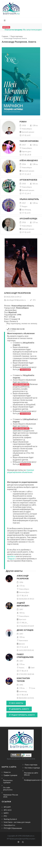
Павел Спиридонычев (25, 656)
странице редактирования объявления (20, 471)
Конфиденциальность (33, 780)
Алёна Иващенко (29, 160)
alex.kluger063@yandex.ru (16, 300)
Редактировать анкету (23, 715)
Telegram (11, 558)
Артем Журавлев (28, 180)
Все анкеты (17, 703)
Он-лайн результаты (7, 788)
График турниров (10, 775)
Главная (5, 36)
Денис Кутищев (25, 630)
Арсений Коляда (28, 218)
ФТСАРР (7, 807)
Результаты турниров (8, 781)
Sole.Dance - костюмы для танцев (17, 822)
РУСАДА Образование (13, 828)
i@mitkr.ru (11, 556)
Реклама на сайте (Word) (31, 774)
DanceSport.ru (9, 825)
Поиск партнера (16, 36)
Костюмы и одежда (32, 768)
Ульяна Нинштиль (29, 199)
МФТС (6, 813)
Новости (7, 772)
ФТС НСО (8, 810)
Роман (23, 121)
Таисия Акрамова (29, 141)
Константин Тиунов (23, 679)
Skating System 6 (10, 819)
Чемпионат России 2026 (10, 796)
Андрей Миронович (23, 604)
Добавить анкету (20, 709)
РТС (5, 816)
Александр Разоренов (23, 577)
